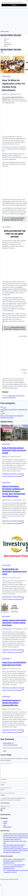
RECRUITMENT (6, 76)
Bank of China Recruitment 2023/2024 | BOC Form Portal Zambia (14, 450)
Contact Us (7, 42)
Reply (4, 751)
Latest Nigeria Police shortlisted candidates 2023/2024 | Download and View (14, 861)
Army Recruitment (10, 397)
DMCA (5, 46)
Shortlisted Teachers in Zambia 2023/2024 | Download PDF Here (11, 702)
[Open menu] (2, 52)
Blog (5, 40)
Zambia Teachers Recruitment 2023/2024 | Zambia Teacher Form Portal (14, 622)
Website (3, 795)
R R (4, 94)
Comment (4, 779)
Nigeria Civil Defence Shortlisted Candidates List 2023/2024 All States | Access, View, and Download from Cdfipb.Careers (13, 491)
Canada (5, 821)
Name (3, 784)
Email (2, 790)
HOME (5, 823)
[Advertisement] (14, 15)
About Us (6, 39)
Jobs (4, 825)
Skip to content (5, 31)
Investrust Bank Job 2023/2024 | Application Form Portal (14, 571)
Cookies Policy (8, 44)
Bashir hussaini (7, 859)
